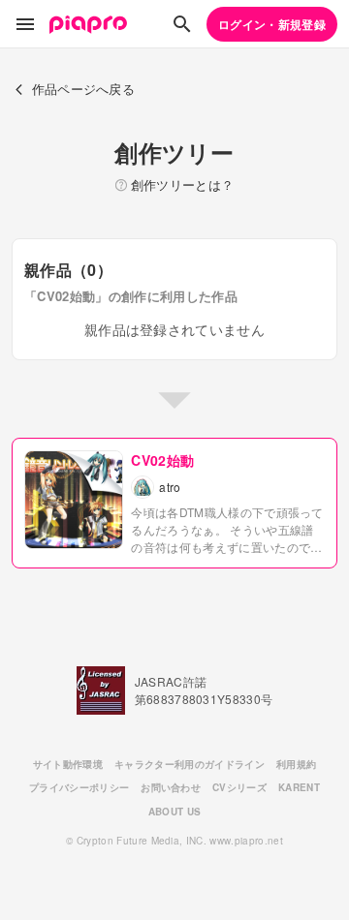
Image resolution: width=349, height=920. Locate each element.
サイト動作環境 (68, 764)
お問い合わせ (171, 787)
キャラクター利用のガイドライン (189, 764)
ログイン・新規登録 (272, 24)
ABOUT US (175, 811)
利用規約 (296, 764)
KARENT (299, 787)
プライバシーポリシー (79, 787)
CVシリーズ (239, 787)
